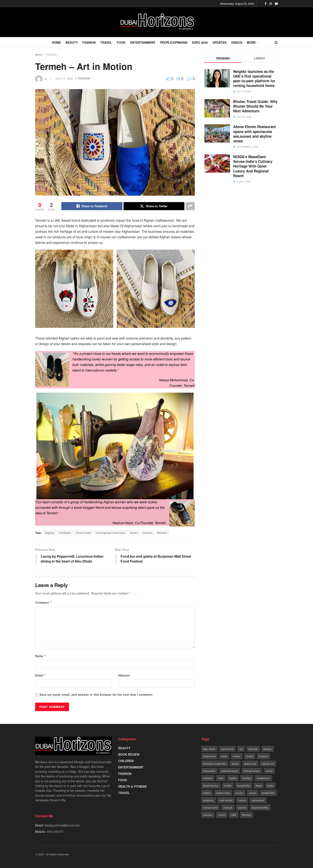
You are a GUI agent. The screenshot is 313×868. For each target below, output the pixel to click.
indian (207, 792)
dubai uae (250, 763)
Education (209, 771)
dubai (235, 763)
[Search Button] (276, 42)
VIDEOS (236, 42)
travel (221, 814)
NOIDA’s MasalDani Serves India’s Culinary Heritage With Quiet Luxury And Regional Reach (252, 166)
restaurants (210, 807)
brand (249, 756)
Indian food (223, 792)
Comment (43, 602)
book (224, 756)
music (252, 792)
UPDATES (219, 42)
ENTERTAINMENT (142, 42)
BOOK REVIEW (128, 754)
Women (162, 532)
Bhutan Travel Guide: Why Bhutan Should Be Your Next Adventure (255, 106)
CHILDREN (126, 761)
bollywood (209, 756)
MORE (251, 42)
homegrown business (110, 532)
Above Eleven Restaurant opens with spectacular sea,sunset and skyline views (254, 133)
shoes (134, 532)
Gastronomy (210, 785)
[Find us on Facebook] (265, 3)
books (236, 756)
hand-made (83, 532)
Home (38, 54)
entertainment (229, 771)
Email (40, 675)
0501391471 (55, 831)
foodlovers (263, 778)
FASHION (89, 42)
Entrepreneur (252, 771)
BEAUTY (72, 42)
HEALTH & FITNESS (132, 786)
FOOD (121, 42)
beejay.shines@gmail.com (62, 825)
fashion (207, 778)
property (208, 800)
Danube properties (214, 763)
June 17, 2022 (64, 78)
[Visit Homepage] (156, 22)
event (269, 771)
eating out (268, 763)
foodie (233, 778)
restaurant (258, 800)
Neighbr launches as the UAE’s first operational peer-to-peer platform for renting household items (254, 78)
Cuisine (263, 756)
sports (242, 807)
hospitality (243, 785)
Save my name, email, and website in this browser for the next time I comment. (96, 694)
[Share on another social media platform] (190, 206)
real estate (226, 800)
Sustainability (260, 807)
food (220, 778)
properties (268, 792)
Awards (253, 749)
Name (40, 656)
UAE (233, 814)
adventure (227, 749)
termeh (147, 532)
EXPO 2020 (200, 42)
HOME (56, 42)
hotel (259, 785)
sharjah (228, 807)
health (228, 785)
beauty (267, 749)
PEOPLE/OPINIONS (173, 42)
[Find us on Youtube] (276, 3)
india (270, 785)
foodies (246, 778)
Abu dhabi (209, 749)
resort (242, 800)
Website (124, 675)
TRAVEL (106, 42)
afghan (50, 532)
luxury (239, 792)
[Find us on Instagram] (270, 3)
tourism (207, 814)
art (241, 749)
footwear (65, 532)
